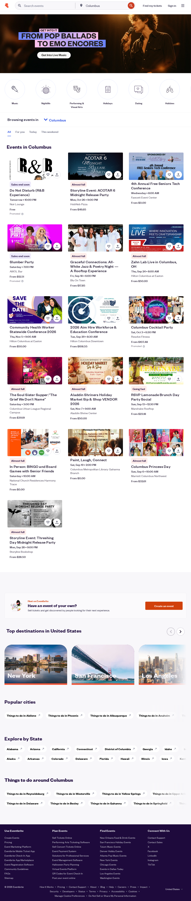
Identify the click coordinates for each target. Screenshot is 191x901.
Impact (143, 887)
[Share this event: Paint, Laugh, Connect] (117, 451)
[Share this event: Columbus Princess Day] (178, 451)
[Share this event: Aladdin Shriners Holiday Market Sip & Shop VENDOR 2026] (117, 379)
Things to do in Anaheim (154, 715)
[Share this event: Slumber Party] (57, 246)
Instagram (153, 860)
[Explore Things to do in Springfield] (171, 803)
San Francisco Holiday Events (115, 842)
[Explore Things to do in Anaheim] (174, 715)
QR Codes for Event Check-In (67, 873)
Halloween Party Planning (65, 864)
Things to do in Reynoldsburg (25, 794)
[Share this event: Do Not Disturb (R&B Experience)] (57, 174)
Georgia (148, 749)
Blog (102, 887)
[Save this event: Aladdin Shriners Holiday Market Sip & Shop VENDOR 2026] (108, 379)
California (58, 749)
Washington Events (110, 878)
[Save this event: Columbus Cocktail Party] (169, 318)
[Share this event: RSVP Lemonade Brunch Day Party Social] (178, 379)
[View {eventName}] (34, 166)
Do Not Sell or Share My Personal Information (112, 895)
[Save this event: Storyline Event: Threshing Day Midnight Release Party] (48, 522)
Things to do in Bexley (64, 803)
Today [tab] (33, 132)
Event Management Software (67, 860)
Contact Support (156, 837)
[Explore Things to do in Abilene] (40, 715)
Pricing (8, 842)
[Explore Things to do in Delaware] (42, 803)
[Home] (6, 5)
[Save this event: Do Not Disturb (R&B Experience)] (48, 174)
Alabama (12, 749)
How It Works (47, 887)
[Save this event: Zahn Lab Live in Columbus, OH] (169, 246)
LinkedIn (152, 855)
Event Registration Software (19, 864)
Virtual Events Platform (64, 869)
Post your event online (63, 878)
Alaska (11, 759)
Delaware (82, 759)
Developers (68, 891)
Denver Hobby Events (111, 851)
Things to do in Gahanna (106, 803)
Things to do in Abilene (21, 715)
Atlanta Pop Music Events (113, 855)
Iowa (165, 759)
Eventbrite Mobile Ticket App (19, 851)
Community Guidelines (16, 869)
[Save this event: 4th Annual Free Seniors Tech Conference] (169, 174)
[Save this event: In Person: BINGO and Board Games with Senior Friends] (48, 451)
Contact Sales (155, 842)
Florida (104, 759)
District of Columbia (118, 749)
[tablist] (32, 133)
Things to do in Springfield (150, 803)
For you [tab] (20, 132)
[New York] (35, 682)
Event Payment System (64, 851)
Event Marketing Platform (17, 846)
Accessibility (118, 891)
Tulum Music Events (110, 846)
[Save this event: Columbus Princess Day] (169, 451)
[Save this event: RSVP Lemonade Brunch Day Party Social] (169, 379)
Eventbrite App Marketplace (19, 860)
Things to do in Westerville (73, 794)
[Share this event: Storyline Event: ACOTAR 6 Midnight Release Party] (117, 174)
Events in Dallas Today (111, 869)
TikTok (151, 864)
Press (133, 887)
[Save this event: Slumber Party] (48, 246)
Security (54, 891)
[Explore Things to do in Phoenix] (82, 715)
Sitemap (8, 878)
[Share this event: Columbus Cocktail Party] (178, 318)
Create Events (11, 837)
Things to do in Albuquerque (108, 715)
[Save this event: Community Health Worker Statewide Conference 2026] (48, 318)
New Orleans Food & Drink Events (117, 837)
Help (111, 887)
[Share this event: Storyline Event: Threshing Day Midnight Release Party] (57, 522)
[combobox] (106, 5)
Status (81, 891)
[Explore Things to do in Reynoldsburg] (48, 793)
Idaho (168, 749)
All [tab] (9, 132)
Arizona (35, 749)
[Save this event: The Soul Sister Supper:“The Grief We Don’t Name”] (48, 379)
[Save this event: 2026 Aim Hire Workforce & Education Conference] (108, 318)
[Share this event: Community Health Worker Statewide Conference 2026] (57, 318)
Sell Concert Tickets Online (66, 846)
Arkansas (33, 759)
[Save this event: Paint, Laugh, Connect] (108, 451)
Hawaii (125, 759)
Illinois (145, 759)
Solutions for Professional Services (70, 855)
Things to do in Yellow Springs (121, 794)
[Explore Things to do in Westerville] (94, 793)
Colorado (57, 759)
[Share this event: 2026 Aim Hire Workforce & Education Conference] (117, 318)
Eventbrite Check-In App (17, 855)
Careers (122, 887)
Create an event (164, 606)
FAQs (7, 873)
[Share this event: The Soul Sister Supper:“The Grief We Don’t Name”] (57, 379)
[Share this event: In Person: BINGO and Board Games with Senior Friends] (57, 451)
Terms (92, 891)
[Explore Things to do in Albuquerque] (131, 715)
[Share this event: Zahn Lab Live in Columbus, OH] (178, 246)
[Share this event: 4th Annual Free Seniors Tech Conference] (178, 174)
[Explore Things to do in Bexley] (82, 803)
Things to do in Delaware (22, 803)
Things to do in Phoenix (63, 715)
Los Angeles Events (110, 873)
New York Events (109, 860)
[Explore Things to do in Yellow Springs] (144, 793)
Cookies (133, 891)
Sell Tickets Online (62, 837)
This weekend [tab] (49, 132)
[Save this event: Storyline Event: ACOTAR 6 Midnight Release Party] (108, 174)
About (93, 887)
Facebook (153, 851)
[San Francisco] (103, 682)
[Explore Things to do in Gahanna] (125, 803)
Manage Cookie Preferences (70, 895)
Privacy (103, 891)
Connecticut (85, 749)
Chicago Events (108, 864)
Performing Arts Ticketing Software (71, 842)
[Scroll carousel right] (180, 632)
